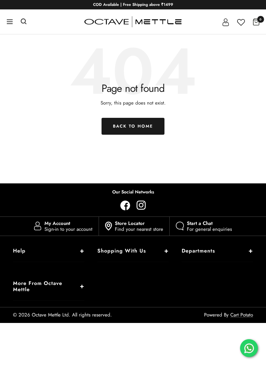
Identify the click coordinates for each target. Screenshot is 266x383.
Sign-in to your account (68, 226)
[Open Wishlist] (241, 21)
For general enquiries (209, 226)
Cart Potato (241, 314)
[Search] (24, 22)
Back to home (133, 126)
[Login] (226, 22)
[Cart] (256, 22)
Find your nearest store (139, 226)
